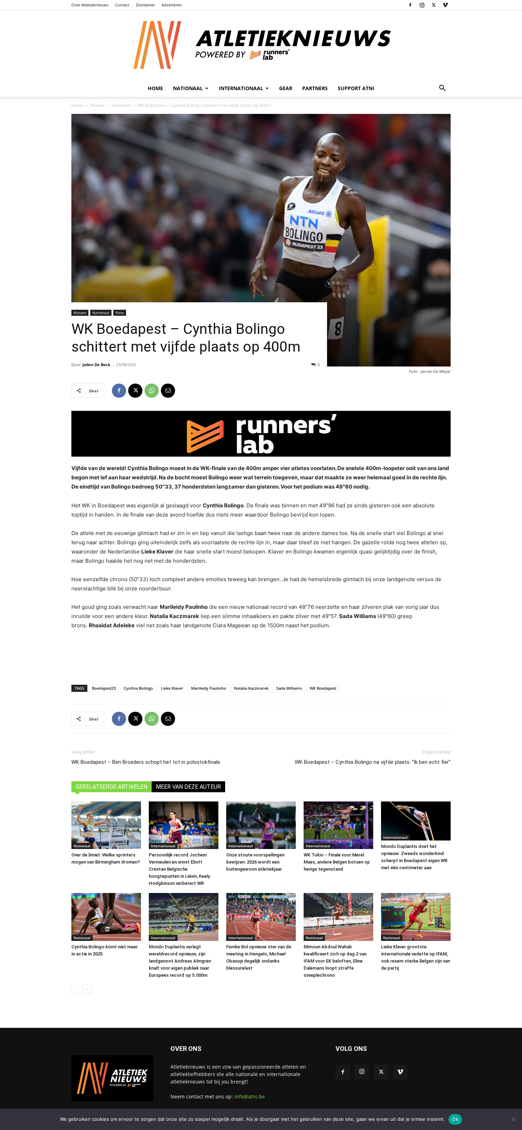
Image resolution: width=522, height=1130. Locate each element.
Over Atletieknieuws (89, 4)
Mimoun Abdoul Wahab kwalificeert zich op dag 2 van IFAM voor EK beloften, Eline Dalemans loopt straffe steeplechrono (335, 961)
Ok (455, 1119)
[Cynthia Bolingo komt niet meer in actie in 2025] (106, 917)
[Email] (168, 391)
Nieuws (97, 105)
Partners (315, 88)
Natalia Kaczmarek (251, 688)
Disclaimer (145, 4)
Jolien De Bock (96, 364)
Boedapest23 (104, 688)
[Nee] (513, 1119)
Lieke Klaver (172, 688)
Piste (119, 312)
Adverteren (172, 4)
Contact (122, 4)
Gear (285, 88)
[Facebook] (410, 5)
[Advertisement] (261, 656)
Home (155, 88)
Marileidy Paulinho (208, 688)
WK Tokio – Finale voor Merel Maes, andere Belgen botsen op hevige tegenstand (337, 862)
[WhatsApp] (152, 391)
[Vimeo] (445, 5)
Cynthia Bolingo (138, 688)
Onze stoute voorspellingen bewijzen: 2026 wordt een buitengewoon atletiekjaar (255, 862)
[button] (442, 89)
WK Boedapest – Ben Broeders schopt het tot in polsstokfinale (145, 762)
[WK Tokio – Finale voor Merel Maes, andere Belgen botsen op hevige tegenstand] (338, 825)
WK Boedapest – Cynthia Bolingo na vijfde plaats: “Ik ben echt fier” (373, 762)
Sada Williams (289, 688)
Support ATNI (356, 88)
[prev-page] (75, 989)
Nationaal (121, 105)
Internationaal (163, 845)
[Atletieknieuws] (261, 45)
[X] (433, 5)
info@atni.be (249, 1096)
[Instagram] (422, 5)
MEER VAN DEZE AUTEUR (188, 786)
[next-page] (87, 989)
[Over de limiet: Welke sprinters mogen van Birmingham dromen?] (106, 825)
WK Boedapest (323, 688)
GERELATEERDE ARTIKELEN (111, 786)
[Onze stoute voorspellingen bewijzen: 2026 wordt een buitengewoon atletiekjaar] (261, 825)
